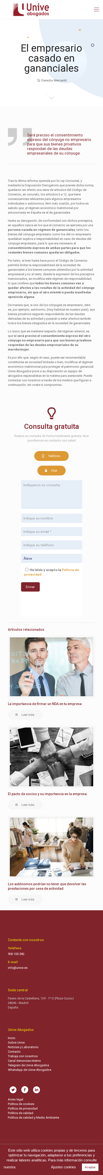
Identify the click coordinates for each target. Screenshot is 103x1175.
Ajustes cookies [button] (63, 1167)
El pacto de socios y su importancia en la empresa (47, 794)
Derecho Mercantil (54, 80)
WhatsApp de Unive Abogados (29, 1070)
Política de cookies (21, 1104)
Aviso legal (15, 1099)
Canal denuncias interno (24, 1060)
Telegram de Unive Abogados (28, 1065)
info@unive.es (18, 968)
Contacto (14, 1051)
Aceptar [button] (90, 1167)
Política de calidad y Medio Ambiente (33, 1117)
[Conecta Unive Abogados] (51, 9)
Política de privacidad (23, 1108)
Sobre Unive (16, 1042)
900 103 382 (16, 954)
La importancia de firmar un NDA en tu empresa (45, 704)
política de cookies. (31, 1167)
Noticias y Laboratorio (23, 1047)
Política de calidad (20, 1113)
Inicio (11, 1038)
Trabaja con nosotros (23, 1056)
